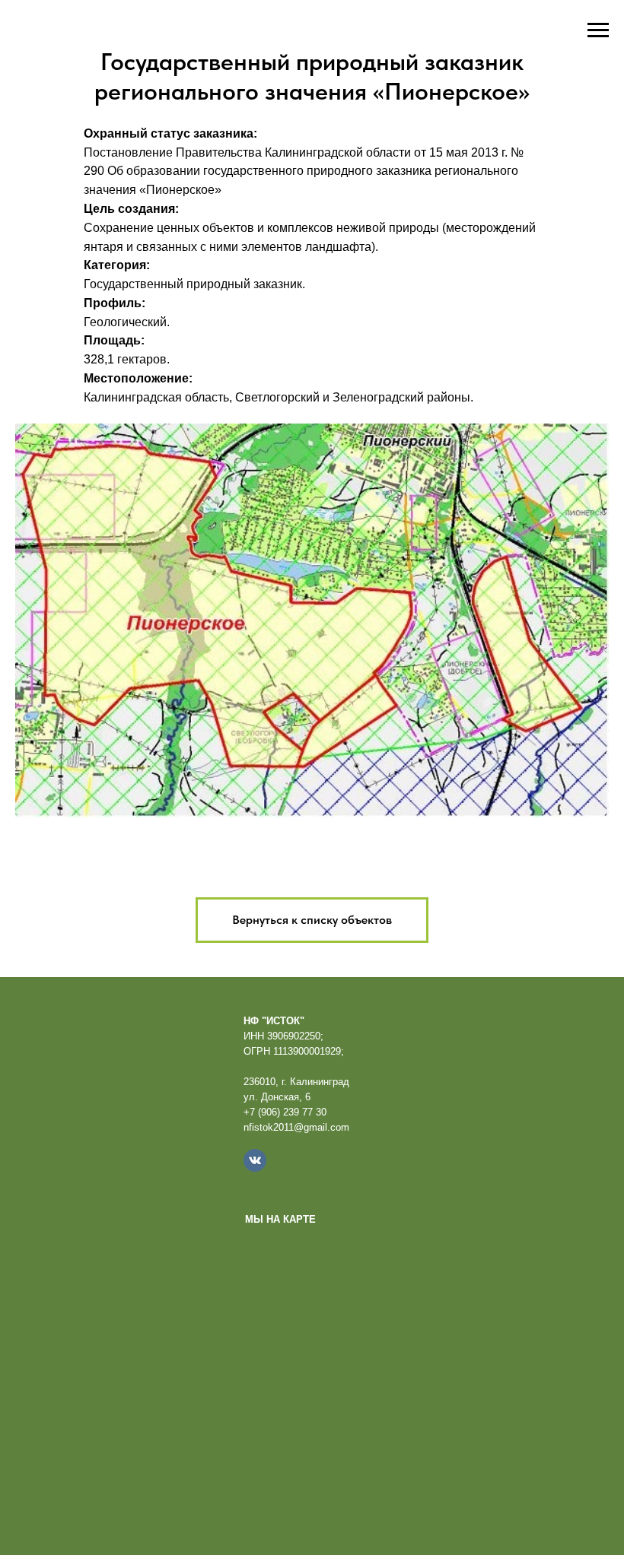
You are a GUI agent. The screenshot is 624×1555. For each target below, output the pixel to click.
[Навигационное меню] (598, 30)
